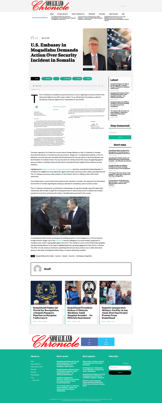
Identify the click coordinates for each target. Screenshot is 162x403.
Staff (36, 38)
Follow (106, 338)
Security (57, 256)
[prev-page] (52, 22)
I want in (120, 137)
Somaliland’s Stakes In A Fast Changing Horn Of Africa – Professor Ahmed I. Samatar (94, 375)
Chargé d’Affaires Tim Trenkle (45, 256)
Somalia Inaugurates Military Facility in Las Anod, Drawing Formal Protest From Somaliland (119, 104)
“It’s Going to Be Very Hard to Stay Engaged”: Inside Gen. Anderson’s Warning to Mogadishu (119, 113)
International (89, 67)
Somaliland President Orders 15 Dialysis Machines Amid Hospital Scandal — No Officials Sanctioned (119, 95)
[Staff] (33, 38)
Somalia (64, 256)
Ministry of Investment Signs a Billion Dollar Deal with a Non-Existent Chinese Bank (94, 383)
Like (89, 338)
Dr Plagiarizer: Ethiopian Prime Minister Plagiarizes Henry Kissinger (93, 369)
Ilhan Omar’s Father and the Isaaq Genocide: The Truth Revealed (93, 363)
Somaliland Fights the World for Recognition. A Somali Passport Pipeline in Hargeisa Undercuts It (63, 18)
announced (59, 240)
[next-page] (55, 22)
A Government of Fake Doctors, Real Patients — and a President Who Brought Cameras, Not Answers (90, 18)
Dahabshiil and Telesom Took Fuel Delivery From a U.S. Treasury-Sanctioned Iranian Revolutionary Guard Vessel (116, 18)
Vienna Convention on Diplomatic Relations (57, 169)
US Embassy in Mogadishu (84, 256)
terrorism (72, 256)
